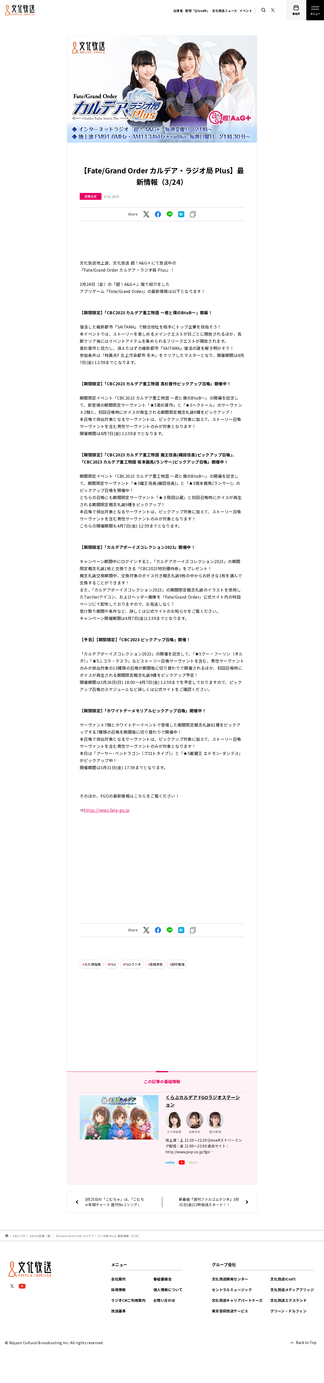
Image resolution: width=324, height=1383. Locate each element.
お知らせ (91, 196)
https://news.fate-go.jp (106, 810)
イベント (245, 10)
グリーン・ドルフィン (288, 1310)
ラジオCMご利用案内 (128, 1300)
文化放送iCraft (283, 1278)
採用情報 (118, 1289)
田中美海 (178, 964)
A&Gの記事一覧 (40, 1236)
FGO (112, 964)
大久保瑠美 (92, 964)
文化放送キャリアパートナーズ (237, 1300)
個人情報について (168, 1289)
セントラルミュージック (232, 1289)
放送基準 (118, 1310)
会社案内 (118, 1278)
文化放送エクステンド (288, 1300)
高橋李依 (156, 964)
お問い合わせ (164, 1300)
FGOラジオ (133, 964)
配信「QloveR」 (197, 10)
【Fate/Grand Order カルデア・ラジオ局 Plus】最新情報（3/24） (97, 1236)
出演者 (178, 10)
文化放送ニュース (224, 10)
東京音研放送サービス (230, 1310)
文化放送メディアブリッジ (292, 1289)
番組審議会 (162, 1278)
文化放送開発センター (230, 1278)
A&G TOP (19, 1236)
